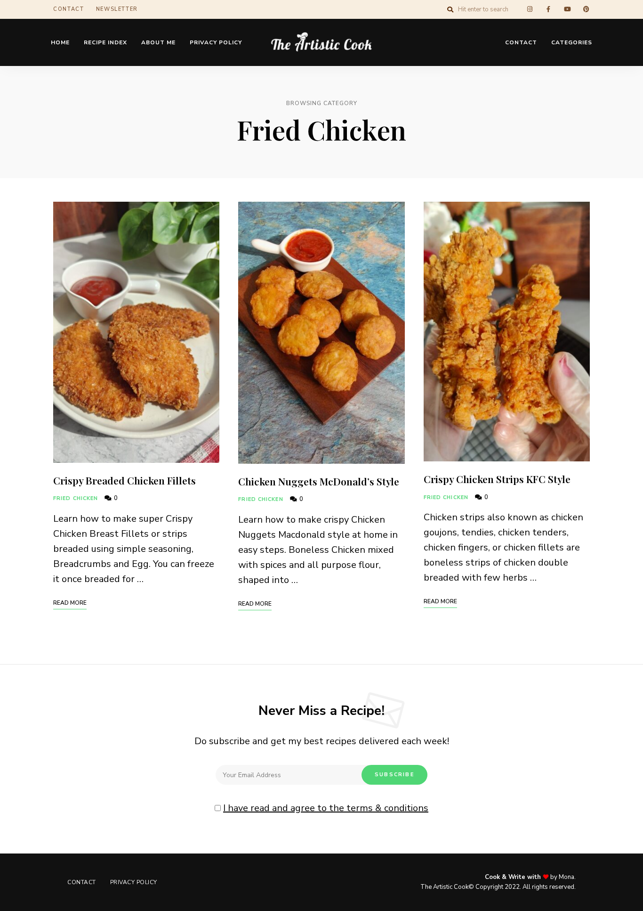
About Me (158, 42)
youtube (567, 9)
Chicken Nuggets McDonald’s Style (318, 481)
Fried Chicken (75, 498)
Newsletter (117, 9)
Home (60, 42)
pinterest (586, 9)
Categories (571, 42)
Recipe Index (105, 42)
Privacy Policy (216, 42)
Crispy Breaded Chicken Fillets (124, 480)
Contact (68, 9)
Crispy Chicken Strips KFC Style (497, 478)
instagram (529, 9)
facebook (548, 9)
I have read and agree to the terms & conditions (325, 808)
